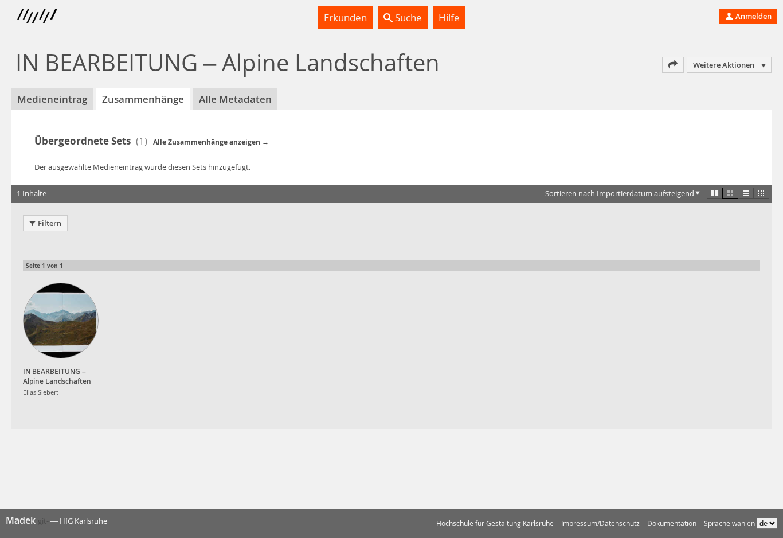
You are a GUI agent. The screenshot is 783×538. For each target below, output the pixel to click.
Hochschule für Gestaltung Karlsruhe (495, 523)
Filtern (49, 223)
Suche (407, 17)
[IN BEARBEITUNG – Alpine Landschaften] (61, 320)
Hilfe (449, 17)
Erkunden (345, 17)
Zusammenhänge (143, 99)
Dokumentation (671, 523)
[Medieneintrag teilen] (673, 65)
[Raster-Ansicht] (730, 193)
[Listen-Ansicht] (746, 193)
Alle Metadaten (235, 99)
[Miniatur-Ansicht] (761, 193)
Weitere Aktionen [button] (723, 65)
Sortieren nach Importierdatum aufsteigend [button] (619, 193)
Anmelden (753, 16)
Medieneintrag (52, 99)
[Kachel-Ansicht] (715, 193)
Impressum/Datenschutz (600, 523)
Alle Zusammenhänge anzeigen (206, 142)
